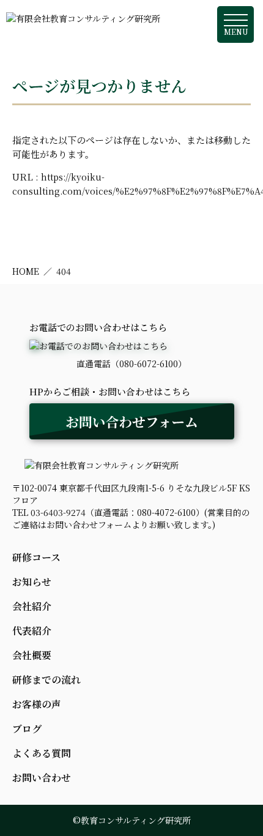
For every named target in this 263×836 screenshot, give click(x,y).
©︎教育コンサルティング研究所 (132, 820)
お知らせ (31, 582)
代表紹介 (31, 631)
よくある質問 (41, 753)
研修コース (36, 557)
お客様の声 (36, 704)
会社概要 (31, 655)
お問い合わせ (41, 778)
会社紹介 (31, 606)
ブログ (27, 729)
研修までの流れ (46, 680)
